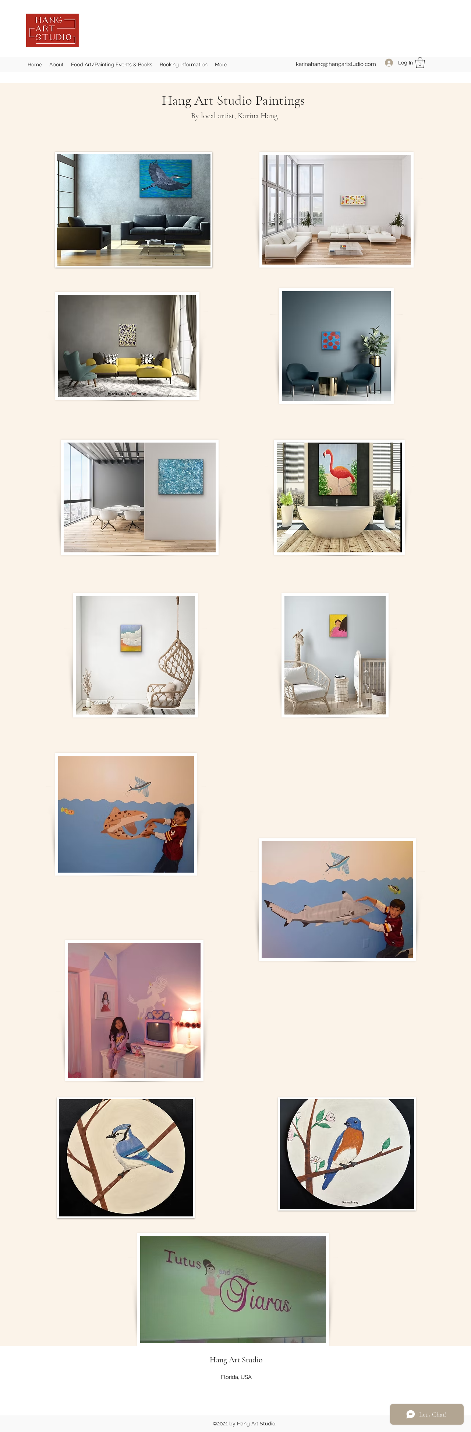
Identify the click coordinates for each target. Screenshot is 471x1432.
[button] (420, 62)
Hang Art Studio (236, 1360)
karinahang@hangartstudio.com (336, 64)
